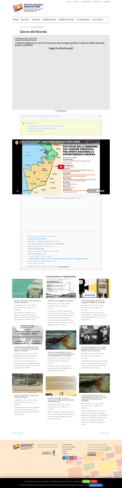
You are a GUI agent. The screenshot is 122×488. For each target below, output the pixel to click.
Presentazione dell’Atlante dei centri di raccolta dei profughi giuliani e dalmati (26, 349)
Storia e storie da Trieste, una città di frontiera (26, 396)
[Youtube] (71, 457)
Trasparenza (86, 2)
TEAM (64, 451)
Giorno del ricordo (19, 307)
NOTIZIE (25, 20)
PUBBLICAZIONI (66, 20)
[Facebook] (63, 457)
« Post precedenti (17, 433)
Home (22, 27)
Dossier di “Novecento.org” (36, 131)
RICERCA (36, 20)
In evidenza (29, 307)
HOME (16, 20)
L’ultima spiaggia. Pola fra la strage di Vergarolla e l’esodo (93, 302)
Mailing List (97, 2)
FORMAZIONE (49, 20)
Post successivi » (104, 433)
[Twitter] (67, 457)
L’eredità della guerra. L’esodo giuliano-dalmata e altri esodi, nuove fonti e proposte (93, 349)
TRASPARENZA (67, 445)
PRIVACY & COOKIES (68, 447)
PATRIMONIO (83, 20)
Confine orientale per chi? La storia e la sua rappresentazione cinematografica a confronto (61, 354)
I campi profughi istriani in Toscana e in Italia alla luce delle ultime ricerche (61, 400)
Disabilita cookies (95, 485)
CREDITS (65, 454)
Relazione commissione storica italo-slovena (41, 128)
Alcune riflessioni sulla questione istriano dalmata (27, 302)
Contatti (76, 2)
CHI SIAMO (97, 20)
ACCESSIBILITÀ (67, 449)
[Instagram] (75, 457)
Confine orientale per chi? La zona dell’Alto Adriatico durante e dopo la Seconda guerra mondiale (94, 398)
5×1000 (68, 2)
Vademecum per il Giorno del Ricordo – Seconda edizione (45, 126)
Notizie (27, 27)
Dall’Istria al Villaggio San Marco (61, 301)
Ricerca (22, 358)
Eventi (34, 305)
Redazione (19, 305)
